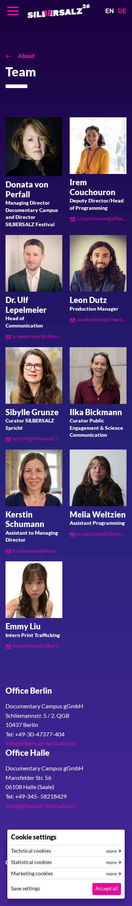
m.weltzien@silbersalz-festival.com (101, 534)
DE (122, 11)
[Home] (58, 11)
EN (109, 11)
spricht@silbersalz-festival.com (37, 438)
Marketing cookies (32, 873)
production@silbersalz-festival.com (101, 319)
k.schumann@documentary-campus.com (37, 550)
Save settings (25, 888)
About (25, 55)
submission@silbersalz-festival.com (37, 645)
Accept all (106, 888)
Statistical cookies (31, 862)
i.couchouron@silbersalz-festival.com (101, 218)
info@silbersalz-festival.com (41, 743)
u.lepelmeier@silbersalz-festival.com (37, 336)
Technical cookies (31, 850)
